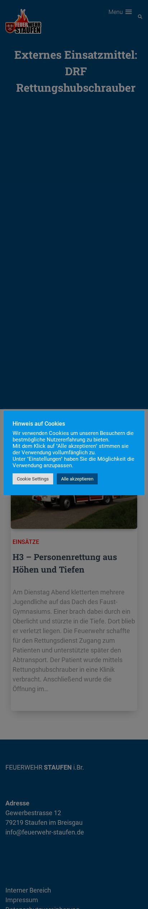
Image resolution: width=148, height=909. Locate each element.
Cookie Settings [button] (33, 479)
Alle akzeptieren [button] (77, 479)
